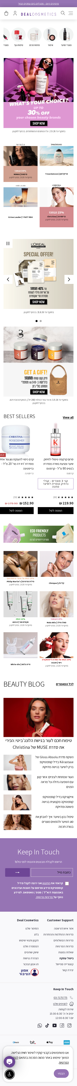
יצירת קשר (68, 970)
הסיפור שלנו (32, 928)
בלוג (36, 934)
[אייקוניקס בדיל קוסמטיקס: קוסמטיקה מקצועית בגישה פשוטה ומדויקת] (17, 802)
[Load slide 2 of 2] (36, 321)
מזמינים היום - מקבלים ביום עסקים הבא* (38, 3)
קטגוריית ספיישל (65, 964)
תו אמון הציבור (31, 964)
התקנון (46, 883)
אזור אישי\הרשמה (64, 928)
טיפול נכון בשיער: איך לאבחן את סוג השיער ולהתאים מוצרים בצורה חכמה (55, 822)
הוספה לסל (55, 510)
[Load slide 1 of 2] (41, 321)
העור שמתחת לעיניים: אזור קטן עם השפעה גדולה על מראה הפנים (55, 782)
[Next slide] (8, 279)
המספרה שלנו (31, 946)
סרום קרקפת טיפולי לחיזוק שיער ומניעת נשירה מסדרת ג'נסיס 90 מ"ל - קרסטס (58, 463)
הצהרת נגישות (31, 958)
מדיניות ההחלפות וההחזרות (58, 934)
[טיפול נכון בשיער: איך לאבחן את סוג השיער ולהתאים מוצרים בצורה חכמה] (17, 822)
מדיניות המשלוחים (64, 940)
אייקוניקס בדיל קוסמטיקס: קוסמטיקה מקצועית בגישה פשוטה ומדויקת (58, 802)
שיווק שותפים (31, 952)
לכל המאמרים (65, 684)
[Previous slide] (69, 279)
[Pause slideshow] (8, 243)
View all (68, 417)
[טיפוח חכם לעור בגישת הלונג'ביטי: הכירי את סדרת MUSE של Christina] (38, 717)
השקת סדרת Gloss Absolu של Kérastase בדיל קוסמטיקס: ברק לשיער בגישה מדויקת (54, 762)
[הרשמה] (17, 872)
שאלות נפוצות (66, 952)
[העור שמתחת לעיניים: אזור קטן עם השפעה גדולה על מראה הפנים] (17, 782)
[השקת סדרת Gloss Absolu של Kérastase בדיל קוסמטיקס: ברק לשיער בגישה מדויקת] (17, 762)
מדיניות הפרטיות (64, 946)
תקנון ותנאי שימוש (29, 940)
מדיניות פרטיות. (44, 897)
